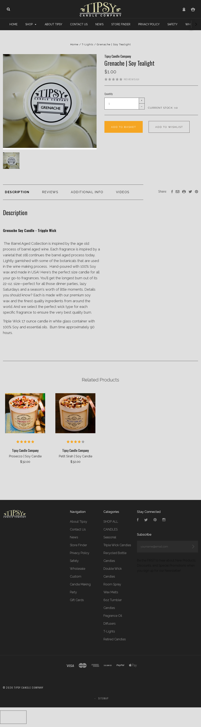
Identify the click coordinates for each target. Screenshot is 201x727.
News (99, 24)
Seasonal (109, 537)
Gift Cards (77, 600)
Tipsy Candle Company (117, 56)
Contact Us (79, 24)
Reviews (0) (131, 79)
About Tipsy (53, 24)
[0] (193, 9)
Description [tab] (17, 192)
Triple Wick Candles (117, 545)
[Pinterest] (155, 520)
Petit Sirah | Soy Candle (75, 456)
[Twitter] (146, 520)
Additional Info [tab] (87, 192)
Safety (172, 24)
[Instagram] (163, 520)
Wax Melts (110, 592)
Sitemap (103, 698)
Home (13, 24)
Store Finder (120, 24)
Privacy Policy (149, 24)
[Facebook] (138, 520)
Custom (75, 576)
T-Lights (109, 631)
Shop (29, 24)
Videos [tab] (123, 192)
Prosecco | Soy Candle (25, 456)
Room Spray (112, 584)
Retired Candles (114, 639)
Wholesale (77, 568)
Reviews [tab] (50, 192)
